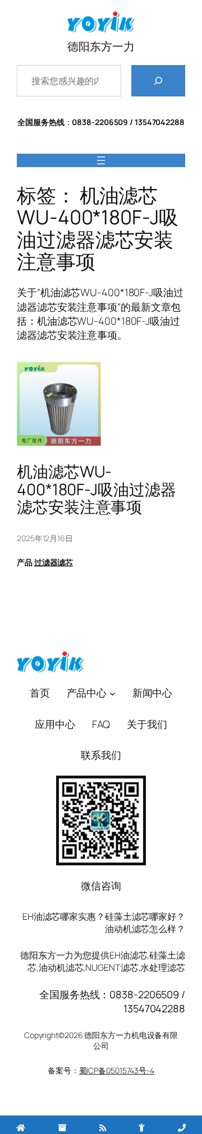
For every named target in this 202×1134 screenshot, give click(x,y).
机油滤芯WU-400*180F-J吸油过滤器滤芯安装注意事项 (96, 489)
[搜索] (158, 80)
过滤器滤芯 (54, 562)
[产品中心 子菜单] (112, 693)
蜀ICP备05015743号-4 (116, 1070)
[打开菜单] (101, 160)
